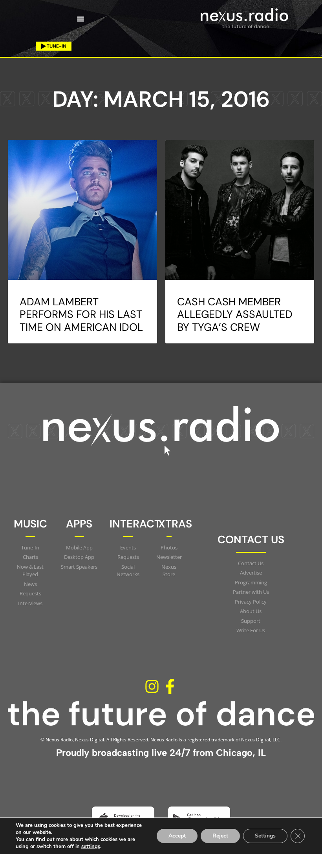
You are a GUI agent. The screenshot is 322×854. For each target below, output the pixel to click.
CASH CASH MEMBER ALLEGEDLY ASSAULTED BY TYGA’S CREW (235, 314)
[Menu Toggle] (80, 19)
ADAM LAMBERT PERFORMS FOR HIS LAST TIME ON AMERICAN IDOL (81, 314)
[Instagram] (152, 687)
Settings (265, 835)
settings (90, 846)
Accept (177, 835)
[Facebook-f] (170, 687)
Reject (220, 835)
